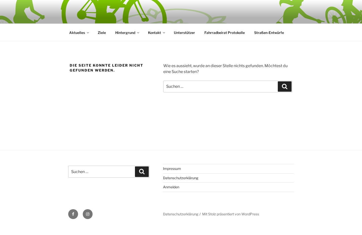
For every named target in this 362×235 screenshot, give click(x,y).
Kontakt (154, 32)
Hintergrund (125, 32)
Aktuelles (77, 32)
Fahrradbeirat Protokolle (224, 32)
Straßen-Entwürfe (269, 32)
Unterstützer (184, 32)
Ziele (102, 32)
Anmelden (171, 187)
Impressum (172, 168)
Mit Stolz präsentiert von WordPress (230, 214)
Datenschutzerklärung (180, 178)
